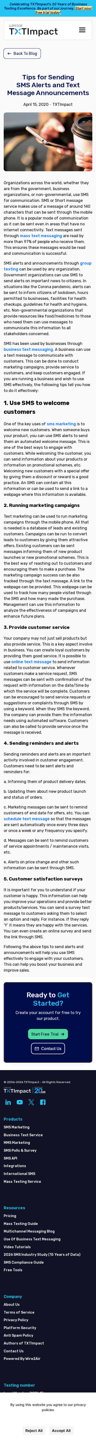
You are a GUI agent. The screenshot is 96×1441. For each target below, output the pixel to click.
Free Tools (13, 1270)
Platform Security (20, 1328)
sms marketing (61, 424)
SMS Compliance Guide (24, 1262)
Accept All (61, 1430)
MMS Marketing (17, 1143)
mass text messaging (41, 235)
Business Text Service (23, 1135)
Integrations (15, 1166)
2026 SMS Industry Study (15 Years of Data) (42, 1255)
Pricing (10, 1216)
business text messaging (28, 349)
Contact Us (14, 1351)
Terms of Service (19, 1312)
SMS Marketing (17, 1127)
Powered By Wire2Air (22, 1359)
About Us (12, 1305)
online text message (31, 661)
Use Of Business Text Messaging (32, 1239)
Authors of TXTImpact (24, 1343)
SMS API (10, 1158)
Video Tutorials (17, 1247)
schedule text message (27, 819)
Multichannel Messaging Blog (29, 1231)
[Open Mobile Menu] (82, 30)
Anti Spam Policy (18, 1335)
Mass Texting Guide (21, 1224)
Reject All (34, 1430)
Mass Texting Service (22, 1182)
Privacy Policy (16, 1320)
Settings (48, 1420)
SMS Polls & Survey (20, 1150)
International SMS (19, 1174)
